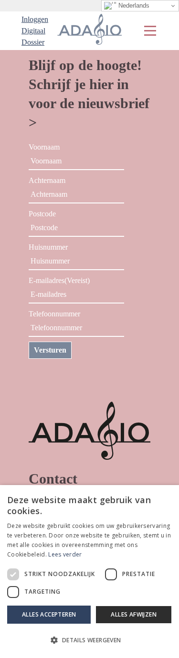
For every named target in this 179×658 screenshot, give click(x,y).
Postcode (42, 214)
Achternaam (47, 180)
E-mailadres (59, 280)
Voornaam (44, 147)
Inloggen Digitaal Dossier (34, 30)
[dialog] (89, 571)
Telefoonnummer (54, 314)
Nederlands (132, 5)
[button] (89, 640)
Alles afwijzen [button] (134, 614)
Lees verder (65, 554)
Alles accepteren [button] (49, 614)
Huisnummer (48, 247)
